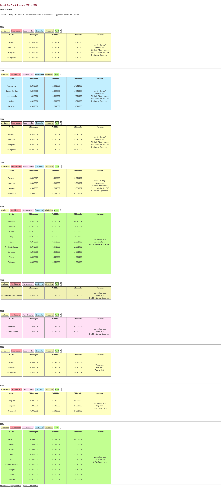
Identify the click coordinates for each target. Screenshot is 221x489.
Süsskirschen (16, 31)
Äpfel (57, 31)
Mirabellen (49, 31)
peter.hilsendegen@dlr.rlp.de (10, 486)
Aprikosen (5, 74)
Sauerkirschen (28, 31)
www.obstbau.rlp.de (30, 486)
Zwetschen (40, 31)
